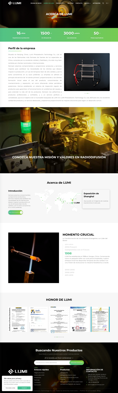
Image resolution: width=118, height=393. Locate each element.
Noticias (70, 3)
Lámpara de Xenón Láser (68, 375)
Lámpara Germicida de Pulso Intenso (69, 378)
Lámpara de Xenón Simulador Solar (71, 382)
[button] (86, 93)
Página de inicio (36, 3)
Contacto (79, 3)
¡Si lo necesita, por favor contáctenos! (58, 358)
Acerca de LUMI (49, 3)
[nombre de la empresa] (16, 3)
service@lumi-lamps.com (96, 384)
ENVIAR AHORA (77, 362)
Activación (96, 3)
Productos (60, 3)
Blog (98, 391)
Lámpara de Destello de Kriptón (70, 384)
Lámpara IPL (64, 372)
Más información (14, 212)
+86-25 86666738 (93, 382)
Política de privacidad (88, 391)
